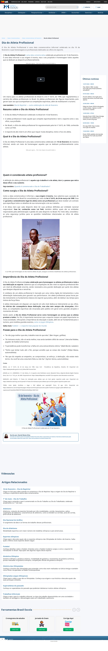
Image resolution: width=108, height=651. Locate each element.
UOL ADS (50, 1)
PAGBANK (31, 1)
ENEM (63, 13)
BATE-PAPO (97, 1)
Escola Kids (75, 13)
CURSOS (37, 1)
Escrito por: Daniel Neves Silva (20, 435)
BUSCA (88, 1)
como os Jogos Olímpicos (43, 322)
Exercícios (88, 13)
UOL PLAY (43, 1)
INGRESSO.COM (15, 1)
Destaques (21, 13)
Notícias (100, 13)
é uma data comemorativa (35, 55)
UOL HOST (24, 1)
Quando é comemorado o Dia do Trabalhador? (32, 186)
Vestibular (52, 13)
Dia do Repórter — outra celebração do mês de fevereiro (36, 105)
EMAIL (105, 1)
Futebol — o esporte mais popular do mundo (29, 326)
